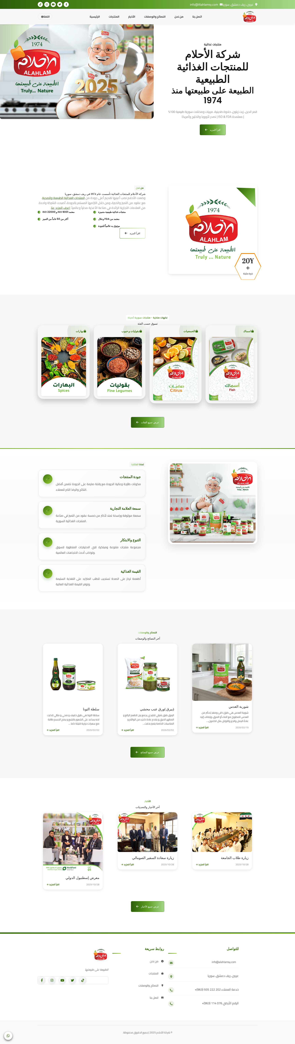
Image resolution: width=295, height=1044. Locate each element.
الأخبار (131, 16)
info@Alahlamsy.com (204, 4)
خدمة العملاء (217, 989)
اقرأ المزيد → (202, 727)
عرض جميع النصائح (149, 752)
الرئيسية (95, 16)
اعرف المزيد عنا (60, 207)
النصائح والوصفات (155, 16)
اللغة (46, 16)
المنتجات (114, 16)
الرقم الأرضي (220, 1003)
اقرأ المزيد (214, 130)
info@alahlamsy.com (224, 962)
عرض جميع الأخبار (149, 906)
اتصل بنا (197, 16)
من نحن (179, 16)
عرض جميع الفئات (149, 422)
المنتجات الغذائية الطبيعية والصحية (63, 198)
